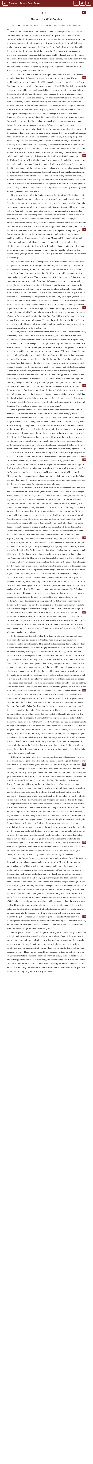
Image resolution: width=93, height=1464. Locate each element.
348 (84, 460)
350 (84, 612)
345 (84, 230)
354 (84, 916)
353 (84, 842)
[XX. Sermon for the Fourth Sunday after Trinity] (88, 3)
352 (84, 764)
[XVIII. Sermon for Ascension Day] (76, 3)
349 (84, 538)
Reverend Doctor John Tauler (24, 3)
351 (84, 690)
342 (84, 12)
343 (84, 78)
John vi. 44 (16, 25)
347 (84, 386)
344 (84, 156)
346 (84, 308)
